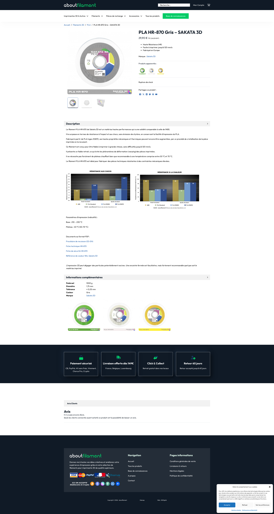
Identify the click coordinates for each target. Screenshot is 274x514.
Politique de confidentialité (249, 510)
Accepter (227, 505)
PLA (89, 25)
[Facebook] (140, 94)
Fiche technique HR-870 (76, 246)
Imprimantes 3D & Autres (74, 16)
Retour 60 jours (193, 363)
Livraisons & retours (178, 466)
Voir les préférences (262, 505)
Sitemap (142, 500)
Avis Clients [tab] (72, 403)
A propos (132, 475)
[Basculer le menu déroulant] (87, 16)
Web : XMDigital (162, 500)
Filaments (96, 16)
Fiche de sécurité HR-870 (77, 251)
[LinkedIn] (146, 94)
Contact (131, 480)
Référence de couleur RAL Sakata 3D (82, 256)
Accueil (67, 25)
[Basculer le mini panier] (208, 5)
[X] (143, 94)
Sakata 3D (151, 56)
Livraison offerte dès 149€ (118, 363)
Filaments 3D (78, 25)
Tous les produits (152, 16)
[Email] (156, 94)
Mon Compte (198, 5)
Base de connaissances (175, 16)
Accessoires (134, 16)
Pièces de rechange (114, 16)
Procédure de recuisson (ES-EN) (79, 241)
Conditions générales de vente (183, 461)
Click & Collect (155, 363)
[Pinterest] (153, 94)
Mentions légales (236, 510)
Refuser (245, 505)
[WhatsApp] (149, 94)
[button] (270, 487)
